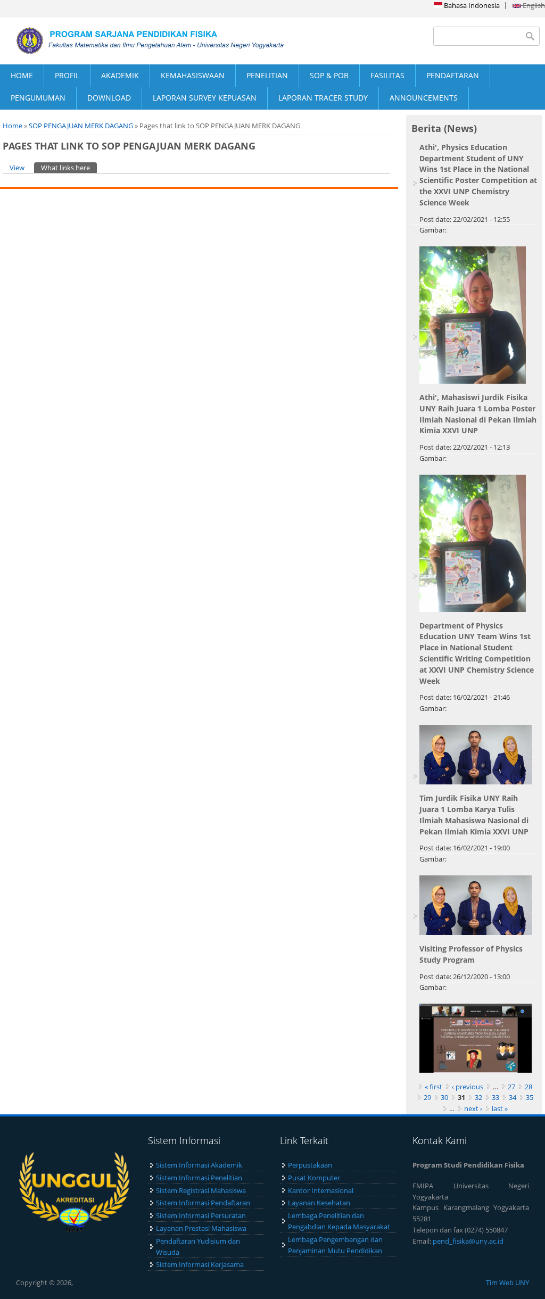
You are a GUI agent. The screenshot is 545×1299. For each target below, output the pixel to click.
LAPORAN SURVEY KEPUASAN (205, 98)
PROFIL (67, 75)
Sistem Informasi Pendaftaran (203, 1202)
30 (444, 1097)
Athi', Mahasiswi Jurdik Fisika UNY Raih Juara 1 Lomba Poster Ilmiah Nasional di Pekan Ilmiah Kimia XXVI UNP (477, 413)
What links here (69, 167)
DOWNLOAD (109, 98)
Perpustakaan (310, 1165)
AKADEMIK (120, 75)
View (17, 167)
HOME (22, 75)
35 (529, 1097)
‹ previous (467, 1086)
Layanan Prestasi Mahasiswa (201, 1228)
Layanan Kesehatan (319, 1202)
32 (478, 1097)
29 (427, 1097)
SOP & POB (329, 75)
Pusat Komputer (314, 1177)
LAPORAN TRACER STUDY (323, 98)
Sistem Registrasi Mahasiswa (201, 1190)
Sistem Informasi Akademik (199, 1165)
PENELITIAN (267, 75)
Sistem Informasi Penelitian (199, 1177)
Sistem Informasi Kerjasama (200, 1264)
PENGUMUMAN (38, 98)
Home (12, 125)
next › (473, 1108)
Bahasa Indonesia (471, 5)
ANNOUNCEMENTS (424, 98)
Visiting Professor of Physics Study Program (471, 954)
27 (511, 1086)
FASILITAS (387, 75)
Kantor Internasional (320, 1190)
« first (433, 1086)
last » (500, 1108)
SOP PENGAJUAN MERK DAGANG (81, 125)
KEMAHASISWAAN (193, 75)
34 (512, 1097)
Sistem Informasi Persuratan (201, 1215)
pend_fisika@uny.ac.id (468, 1241)
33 (495, 1097)
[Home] (136, 40)
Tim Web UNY (507, 1282)
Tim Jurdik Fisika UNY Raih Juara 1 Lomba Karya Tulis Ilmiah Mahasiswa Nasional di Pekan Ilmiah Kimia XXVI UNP (474, 814)
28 (528, 1086)
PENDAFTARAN (452, 75)
